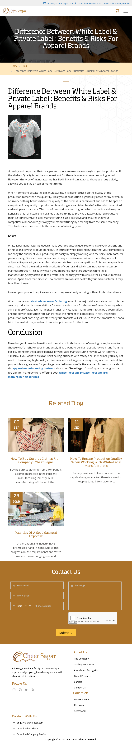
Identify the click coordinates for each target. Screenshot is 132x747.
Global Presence (82, 676)
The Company (81, 658)
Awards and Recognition (86, 670)
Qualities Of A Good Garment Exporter (35, 534)
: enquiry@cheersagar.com (59, 3)
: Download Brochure (87, 3)
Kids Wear (79, 705)
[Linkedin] (20, 689)
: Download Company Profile (115, 3)
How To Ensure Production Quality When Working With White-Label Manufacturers (96, 462)
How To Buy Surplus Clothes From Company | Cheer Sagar (35, 460)
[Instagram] (32, 689)
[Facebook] (14, 689)
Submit (64, 633)
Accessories (80, 710)
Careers (78, 681)
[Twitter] (26, 689)
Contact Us (80, 687)
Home (14, 66)
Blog (24, 66)
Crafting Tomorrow (84, 664)
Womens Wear (82, 699)
